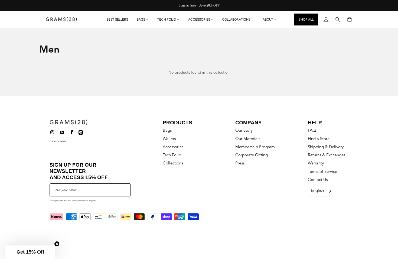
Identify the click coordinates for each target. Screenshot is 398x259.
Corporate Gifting (251, 155)
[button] (30, 252)
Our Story (244, 131)
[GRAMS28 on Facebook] (72, 132)
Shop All (306, 19)
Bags (141, 19)
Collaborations (236, 19)
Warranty (316, 163)
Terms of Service (322, 172)
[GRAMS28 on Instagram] (53, 132)
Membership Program (255, 147)
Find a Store (319, 139)
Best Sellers (117, 19)
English (317, 191)
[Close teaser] (57, 244)
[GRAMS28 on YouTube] (62, 132)
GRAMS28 (61, 142)
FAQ (312, 131)
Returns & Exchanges (326, 155)
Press (239, 163)
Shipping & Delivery (326, 147)
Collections (173, 163)
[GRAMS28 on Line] (81, 132)
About (268, 19)
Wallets (169, 139)
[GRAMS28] (61, 19)
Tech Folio (166, 19)
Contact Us (318, 180)
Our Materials (247, 139)
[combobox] (321, 191)
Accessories (199, 19)
